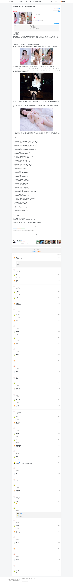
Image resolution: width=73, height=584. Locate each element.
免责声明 (27, 578)
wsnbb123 (17, 297)
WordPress (31, 579)
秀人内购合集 (23, 578)
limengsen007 (18, 399)
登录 (34, 251)
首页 (16, 1)
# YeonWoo (29, 230)
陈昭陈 (17, 553)
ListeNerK (17, 382)
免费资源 (36, 1)
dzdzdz (17, 456)
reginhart (17, 559)
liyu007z (17, 433)
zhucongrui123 (18, 496)
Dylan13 (17, 536)
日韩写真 (26, 1)
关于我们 (33, 578)
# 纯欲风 (18, 230)
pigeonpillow (18, 314)
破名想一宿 (17, 416)
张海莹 (17, 371)
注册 (39, 251)
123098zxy (17, 291)
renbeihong (18, 490)
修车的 (17, 365)
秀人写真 (33, 1)
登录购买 (57, 23)
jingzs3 (17, 343)
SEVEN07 (17, 467)
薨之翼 (17, 274)
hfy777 (17, 473)
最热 (15, 254)
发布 (59, 1)
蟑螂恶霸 (17, 570)
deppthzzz (17, 331)
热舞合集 (39, 1)
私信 (59, 8)
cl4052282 (17, 462)
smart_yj (17, 394)
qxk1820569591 (18, 377)
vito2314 (17, 542)
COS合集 (22, 1)
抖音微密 (29, 1)
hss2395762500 (18, 445)
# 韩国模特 (22, 230)
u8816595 (17, 354)
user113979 (18, 422)
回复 (19, 259)
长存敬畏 (17, 405)
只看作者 (59, 254)
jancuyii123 (18, 257)
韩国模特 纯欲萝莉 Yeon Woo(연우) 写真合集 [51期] (24, 6)
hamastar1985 (18, 479)
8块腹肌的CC (18, 501)
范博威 (17, 427)
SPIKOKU (17, 507)
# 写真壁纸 (15, 230)
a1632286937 (18, 325)
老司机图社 (28, 579)
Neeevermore (18, 360)
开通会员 (63, 1)
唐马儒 (17, 531)
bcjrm (17, 320)
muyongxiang (18, 337)
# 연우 (33, 230)
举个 (16, 439)
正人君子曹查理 (17, 8)
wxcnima (17, 303)
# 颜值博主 (26, 230)
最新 (13, 254)
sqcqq (17, 280)
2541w (17, 565)
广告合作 (30, 578)
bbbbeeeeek (18, 484)
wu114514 (17, 348)
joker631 (17, 525)
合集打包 (19, 1)
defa (16, 450)
